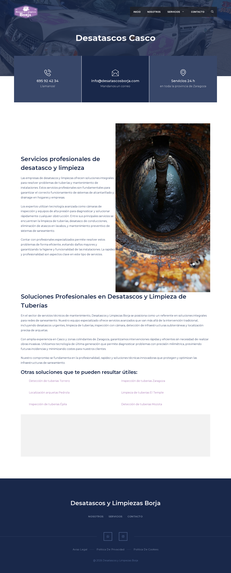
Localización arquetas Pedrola (49, 392)
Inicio (137, 11)
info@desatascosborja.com (115, 81)
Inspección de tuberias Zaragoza (143, 381)
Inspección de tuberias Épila (48, 404)
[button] (212, 12)
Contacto (197, 11)
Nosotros (154, 11)
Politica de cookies (146, 549)
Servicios (173, 11)
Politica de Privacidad (110, 549)
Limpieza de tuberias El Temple (142, 392)
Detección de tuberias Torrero (49, 381)
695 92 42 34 (48, 81)
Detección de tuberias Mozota (141, 404)
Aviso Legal (80, 549)
